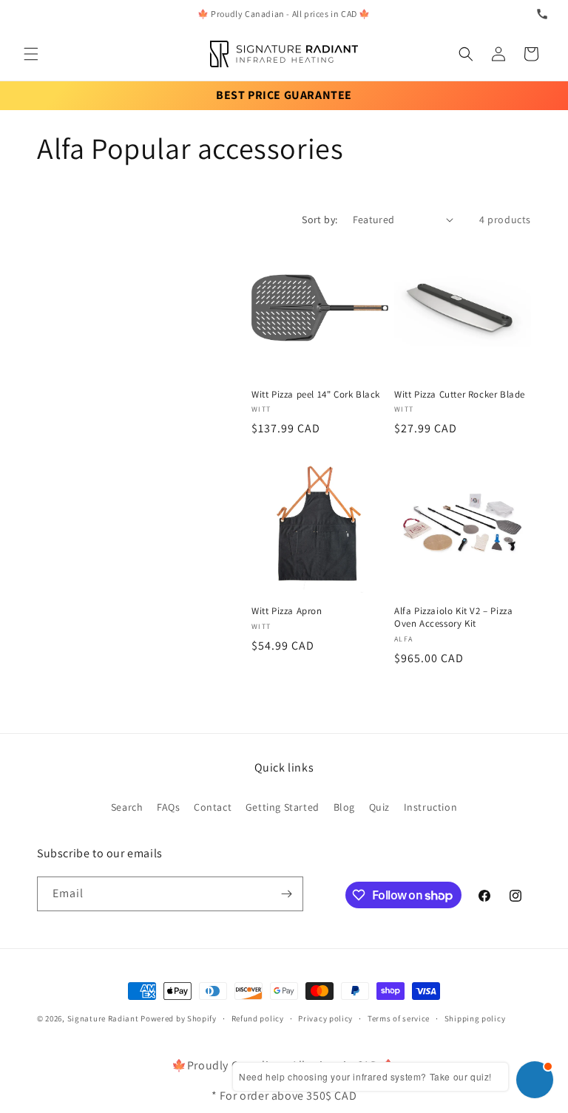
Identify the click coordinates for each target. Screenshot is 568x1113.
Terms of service (399, 1018)
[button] (31, 54)
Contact (212, 807)
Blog (344, 807)
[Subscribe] (286, 894)
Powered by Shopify (179, 1018)
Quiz (379, 807)
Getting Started (283, 807)
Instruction (431, 807)
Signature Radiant (103, 1018)
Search (127, 807)
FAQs (168, 807)
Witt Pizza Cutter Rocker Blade (459, 395)
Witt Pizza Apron (286, 611)
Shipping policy (475, 1018)
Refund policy (257, 1018)
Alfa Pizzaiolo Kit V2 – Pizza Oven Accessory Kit (453, 617)
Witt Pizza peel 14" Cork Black (315, 395)
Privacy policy (325, 1018)
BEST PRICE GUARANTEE (284, 95)
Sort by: (319, 219)
